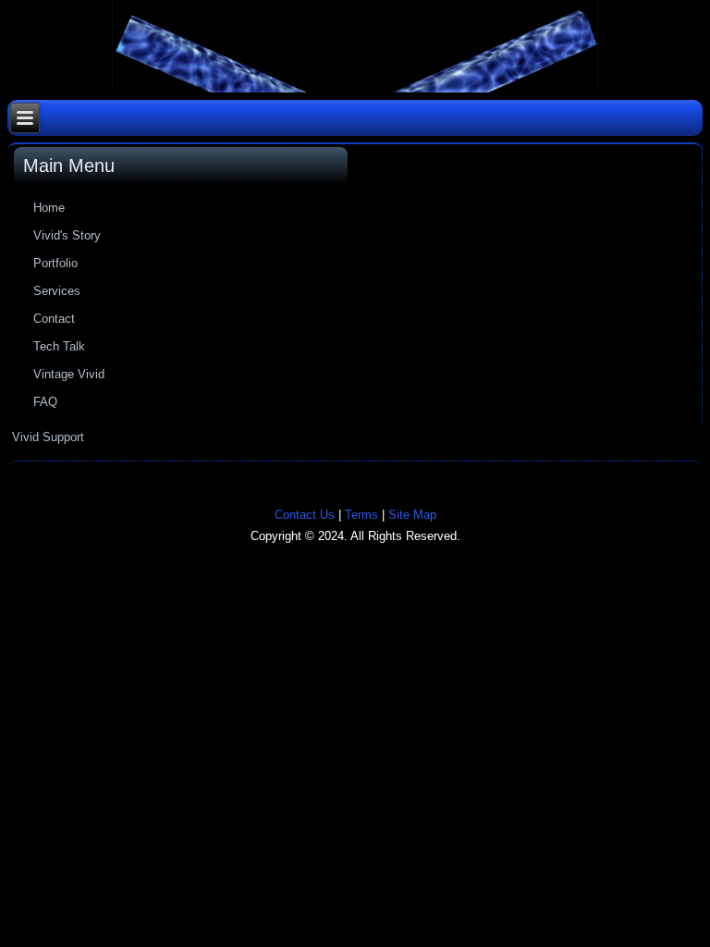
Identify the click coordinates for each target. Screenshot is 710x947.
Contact (54, 319)
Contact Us (305, 515)
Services (56, 291)
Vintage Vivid (68, 374)
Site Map (412, 515)
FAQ (45, 402)
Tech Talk (59, 346)
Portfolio (55, 263)
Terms (361, 515)
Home (49, 208)
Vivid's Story (67, 235)
